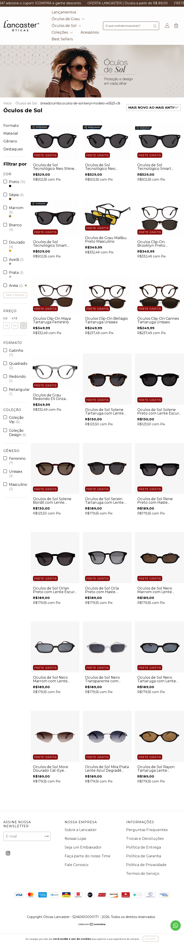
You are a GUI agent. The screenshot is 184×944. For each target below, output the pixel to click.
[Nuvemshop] (92, 924)
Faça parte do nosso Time (87, 856)
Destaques (13, 149)
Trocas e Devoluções (145, 838)
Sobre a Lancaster (81, 830)
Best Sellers (62, 39)
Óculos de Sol (64, 26)
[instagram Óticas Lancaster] (8, 853)
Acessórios (90, 32)
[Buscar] (155, 26)
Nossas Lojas (75, 838)
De (5, 318)
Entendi (150, 939)
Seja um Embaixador (83, 847)
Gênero (10, 141)
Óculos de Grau (66, 19)
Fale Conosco (76, 865)
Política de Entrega (143, 847)
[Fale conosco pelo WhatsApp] (176, 925)
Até (15, 318)
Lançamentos (64, 12)
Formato (11, 125)
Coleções (60, 32)
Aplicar (23, 325)
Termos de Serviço (142, 873)
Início (7, 103)
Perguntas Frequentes (147, 830)
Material (10, 133)
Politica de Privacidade (146, 865)
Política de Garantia (143, 856)
